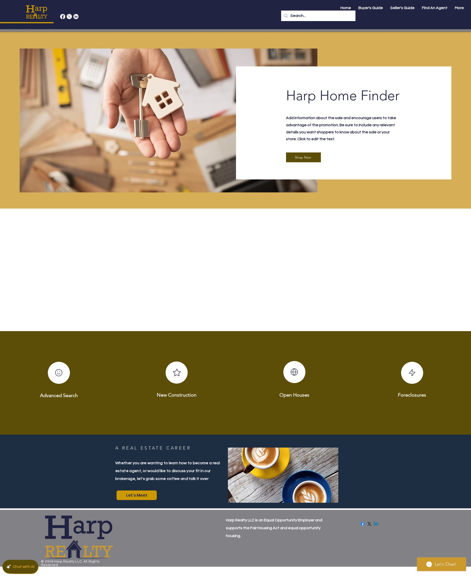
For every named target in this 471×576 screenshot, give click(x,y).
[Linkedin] (376, 523)
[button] (434, 8)
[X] (69, 16)
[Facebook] (62, 16)
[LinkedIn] (75, 16)
